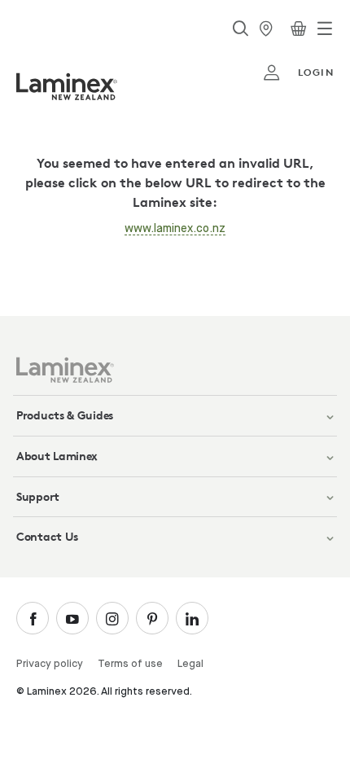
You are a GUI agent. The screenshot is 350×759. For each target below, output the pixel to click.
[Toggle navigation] (325, 28)
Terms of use (130, 664)
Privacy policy (49, 664)
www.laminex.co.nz (175, 229)
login (316, 72)
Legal (190, 664)
